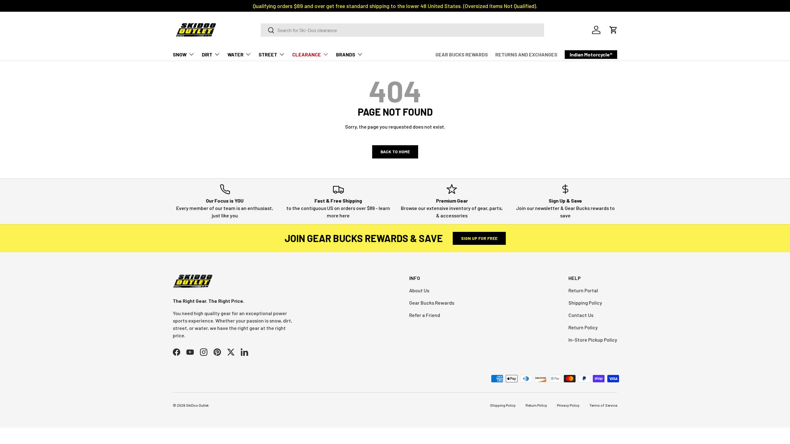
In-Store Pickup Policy (592, 340)
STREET (268, 54)
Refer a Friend (424, 315)
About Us (419, 290)
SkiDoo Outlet (197, 405)
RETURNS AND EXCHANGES (526, 54)
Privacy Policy (568, 405)
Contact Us (580, 315)
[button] (613, 30)
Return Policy (583, 327)
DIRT (207, 54)
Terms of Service (603, 405)
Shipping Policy (585, 303)
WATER (235, 54)
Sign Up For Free (479, 238)
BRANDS (345, 54)
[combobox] (402, 30)
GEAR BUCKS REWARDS (461, 54)
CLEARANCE (306, 54)
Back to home (395, 151)
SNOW (180, 54)
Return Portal (583, 290)
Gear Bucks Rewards (431, 303)
